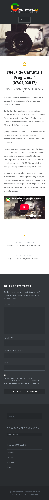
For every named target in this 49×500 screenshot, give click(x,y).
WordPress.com (31, 494)
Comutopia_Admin (24, 89)
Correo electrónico (15, 350)
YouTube (10, 462)
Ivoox (9, 467)
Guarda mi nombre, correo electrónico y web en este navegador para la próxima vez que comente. (23, 381)
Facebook (11, 452)
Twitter (10, 457)
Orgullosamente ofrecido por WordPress (24, 492)
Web (6, 363)
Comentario (10, 305)
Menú (25, 20)
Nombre (8, 338)
